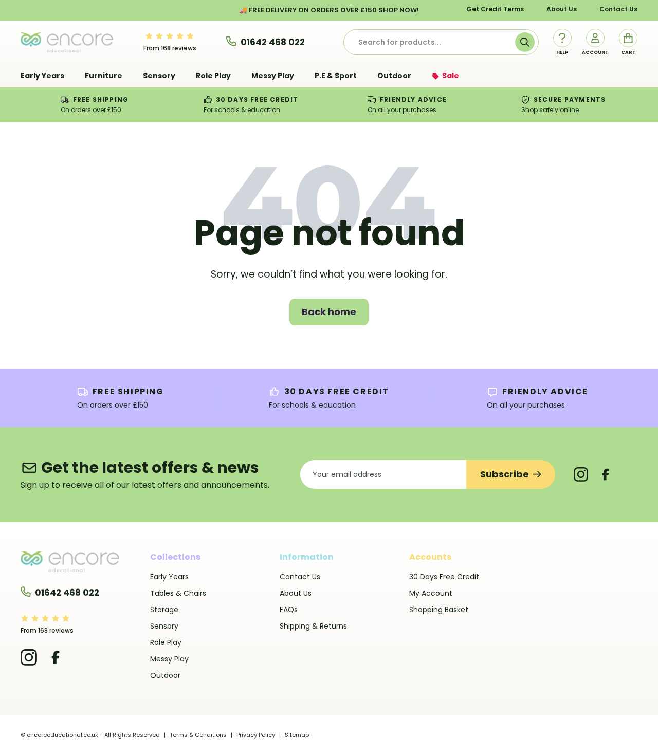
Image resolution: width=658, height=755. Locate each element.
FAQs (289, 609)
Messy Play (169, 659)
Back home (329, 311)
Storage (164, 609)
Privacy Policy (255, 735)
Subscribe (504, 474)
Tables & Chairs (178, 593)
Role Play (165, 642)
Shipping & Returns (313, 626)
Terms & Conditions (198, 735)
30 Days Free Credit (444, 577)
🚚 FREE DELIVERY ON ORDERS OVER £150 (329, 10)
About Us (561, 9)
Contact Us (618, 9)
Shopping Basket (438, 609)
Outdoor (165, 675)
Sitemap (297, 735)
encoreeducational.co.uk (62, 735)
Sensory (164, 626)
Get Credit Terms (495, 9)
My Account (430, 593)
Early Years (169, 577)
